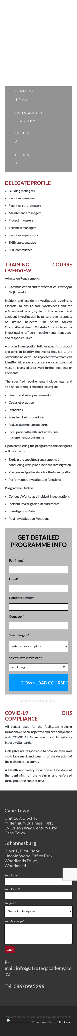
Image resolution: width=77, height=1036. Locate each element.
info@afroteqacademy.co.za (38, 971)
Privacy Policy (39, 1021)
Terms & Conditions (60, 1021)
